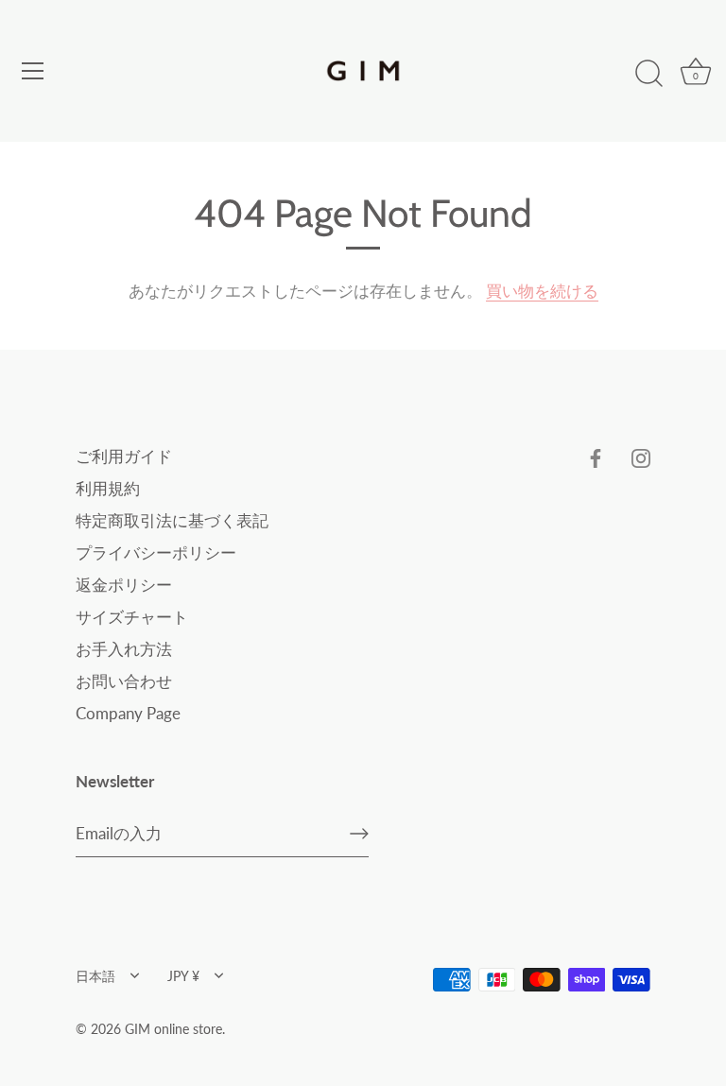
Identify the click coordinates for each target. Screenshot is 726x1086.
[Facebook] (595, 456)
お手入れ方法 (124, 649)
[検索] (648, 74)
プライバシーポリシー (156, 552)
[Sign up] (359, 833)
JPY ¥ (183, 976)
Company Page (128, 713)
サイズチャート (132, 617)
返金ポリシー (124, 585)
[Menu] (33, 71)
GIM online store (173, 1029)
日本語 (95, 976)
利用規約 (108, 488)
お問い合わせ (124, 681)
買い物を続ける (542, 291)
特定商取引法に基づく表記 (172, 520)
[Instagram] (640, 456)
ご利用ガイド (124, 456)
